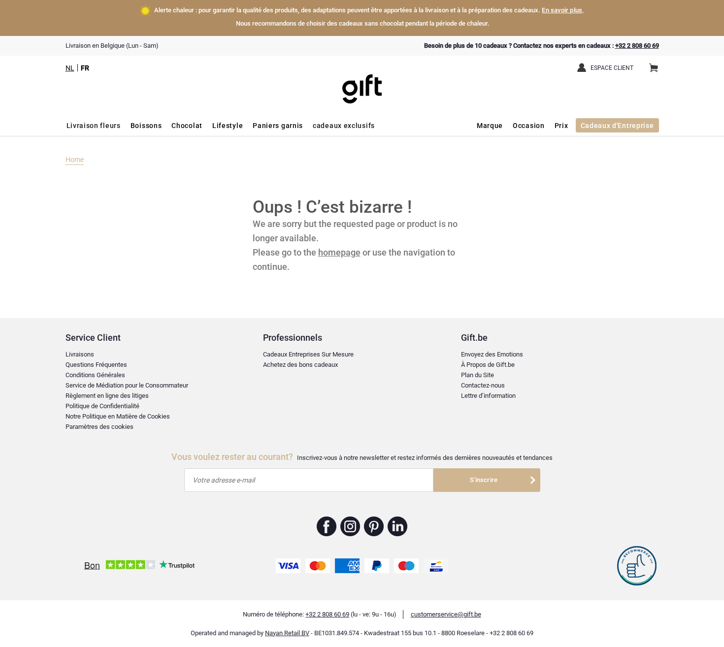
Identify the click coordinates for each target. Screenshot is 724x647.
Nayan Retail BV (287, 633)
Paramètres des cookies (99, 426)
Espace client (612, 68)
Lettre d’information (488, 395)
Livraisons (80, 354)
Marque (490, 125)
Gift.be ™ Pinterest (374, 526)
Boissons (146, 125)
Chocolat (186, 125)
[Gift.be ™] (362, 81)
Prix (561, 125)
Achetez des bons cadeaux (300, 364)
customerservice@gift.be (446, 614)
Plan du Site (477, 375)
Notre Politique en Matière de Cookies (118, 416)
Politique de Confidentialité (102, 406)
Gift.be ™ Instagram (350, 526)
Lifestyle (227, 125)
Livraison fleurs (93, 125)
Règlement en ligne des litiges (107, 395)
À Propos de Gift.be (488, 364)
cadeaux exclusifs (344, 125)
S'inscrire (483, 480)
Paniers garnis (278, 125)
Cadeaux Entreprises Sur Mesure (308, 354)
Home (75, 159)
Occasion (529, 125)
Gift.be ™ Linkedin (397, 526)
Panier (653, 68)
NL (70, 68)
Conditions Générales (95, 375)
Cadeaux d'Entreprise (617, 125)
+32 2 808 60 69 (637, 45)
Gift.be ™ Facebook (327, 526)
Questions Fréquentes (96, 364)
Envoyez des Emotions (492, 354)
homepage (339, 252)
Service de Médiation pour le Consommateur (127, 385)
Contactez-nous (483, 385)
